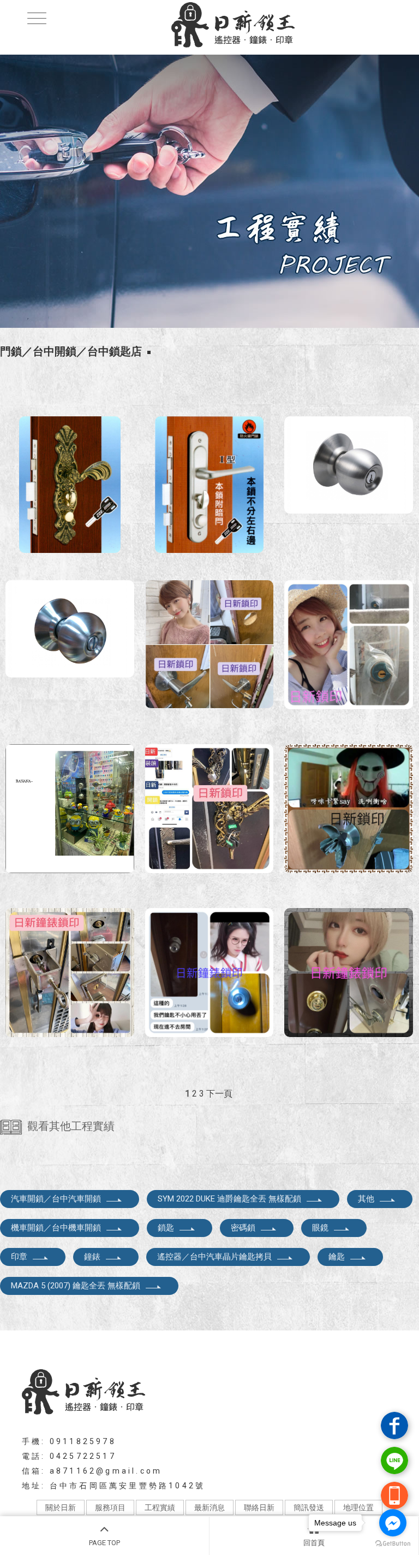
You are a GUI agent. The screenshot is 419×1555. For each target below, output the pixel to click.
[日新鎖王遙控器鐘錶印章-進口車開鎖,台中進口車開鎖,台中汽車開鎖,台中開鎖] (209, 26)
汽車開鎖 (44, 1336)
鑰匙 (336, 1257)
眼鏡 (320, 1228)
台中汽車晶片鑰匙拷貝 (193, 1336)
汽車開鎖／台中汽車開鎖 (56, 1199)
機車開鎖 (129, 1336)
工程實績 (160, 1507)
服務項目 (110, 1507)
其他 (366, 1199)
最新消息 (209, 1507)
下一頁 (219, 1093)
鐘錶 (92, 1257)
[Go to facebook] (392, 1522)
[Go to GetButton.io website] (392, 1543)
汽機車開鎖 (87, 1336)
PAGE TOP (104, 1543)
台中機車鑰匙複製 (273, 1336)
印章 (19, 1257)
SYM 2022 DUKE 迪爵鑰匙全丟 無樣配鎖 (229, 1199)
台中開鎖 (328, 1336)
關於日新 (60, 1507)
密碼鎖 (243, 1228)
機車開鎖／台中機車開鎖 (56, 1228)
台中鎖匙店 (370, 1336)
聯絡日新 (259, 1507)
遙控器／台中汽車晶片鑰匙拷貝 (214, 1257)
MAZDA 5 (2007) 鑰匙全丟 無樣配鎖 (75, 1286)
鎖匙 (166, 1228)
